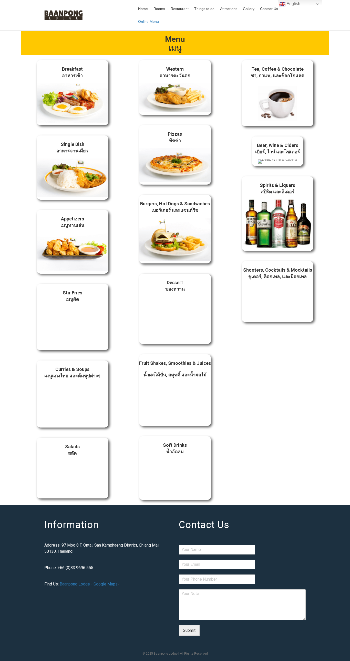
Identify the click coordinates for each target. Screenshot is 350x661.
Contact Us (269, 9)
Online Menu (148, 21)
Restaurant (180, 9)
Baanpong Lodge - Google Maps (89, 584)
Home (143, 9)
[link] (72, 92)
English (292, 4)
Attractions (228, 9)
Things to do (204, 9)
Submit (189, 630)
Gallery (248, 9)
